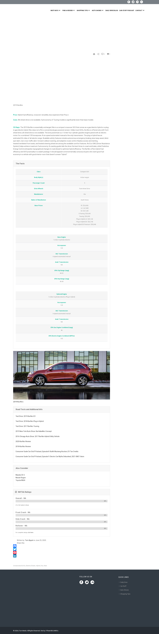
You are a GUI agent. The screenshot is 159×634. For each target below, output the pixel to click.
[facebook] (81, 582)
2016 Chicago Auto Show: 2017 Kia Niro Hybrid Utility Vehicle (37, 436)
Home (15, 32)
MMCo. (56, 631)
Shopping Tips (82, 10)
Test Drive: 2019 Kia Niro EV (26, 416)
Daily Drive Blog (111, 10)
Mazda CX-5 (20, 475)
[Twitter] (61, 549)
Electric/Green (30, 565)
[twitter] (87, 582)
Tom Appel (29, 540)
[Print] (94, 54)
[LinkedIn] (61, 555)
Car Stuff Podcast (126, 10)
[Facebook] (61, 546)
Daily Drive (123, 582)
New (45, 565)
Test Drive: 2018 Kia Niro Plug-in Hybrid (30, 421)
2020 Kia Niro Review (23, 441)
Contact (138, 10)
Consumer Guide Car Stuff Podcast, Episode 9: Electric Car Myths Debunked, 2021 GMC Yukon (50, 456)
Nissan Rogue (21, 478)
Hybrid (38, 565)
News (20, 32)
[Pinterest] (61, 552)
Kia (42, 565)
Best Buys (54, 10)
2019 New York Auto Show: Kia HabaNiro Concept (34, 431)
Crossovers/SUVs (19, 565)
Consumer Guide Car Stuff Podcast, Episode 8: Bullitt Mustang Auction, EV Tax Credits (47, 451)
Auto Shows (96, 10)
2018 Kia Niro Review (23, 446)
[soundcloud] (92, 582)
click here (30, 532)
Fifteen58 (49, 631)
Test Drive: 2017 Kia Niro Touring (27, 426)
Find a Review (67, 10)
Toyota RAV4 (20, 480)
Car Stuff (123, 586)
